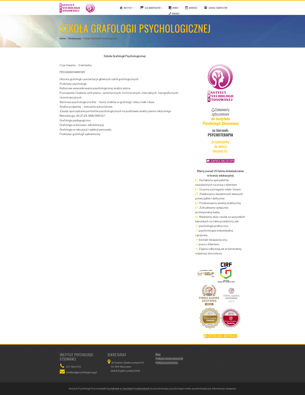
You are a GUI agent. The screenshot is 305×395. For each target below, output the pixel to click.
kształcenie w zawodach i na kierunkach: (128, 388)
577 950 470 (73, 366)
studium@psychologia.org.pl (81, 372)
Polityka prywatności (167, 362)
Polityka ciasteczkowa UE (169, 358)
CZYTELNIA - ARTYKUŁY (221, 336)
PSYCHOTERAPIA (220, 135)
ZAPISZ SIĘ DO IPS (222, 161)
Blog (158, 354)
